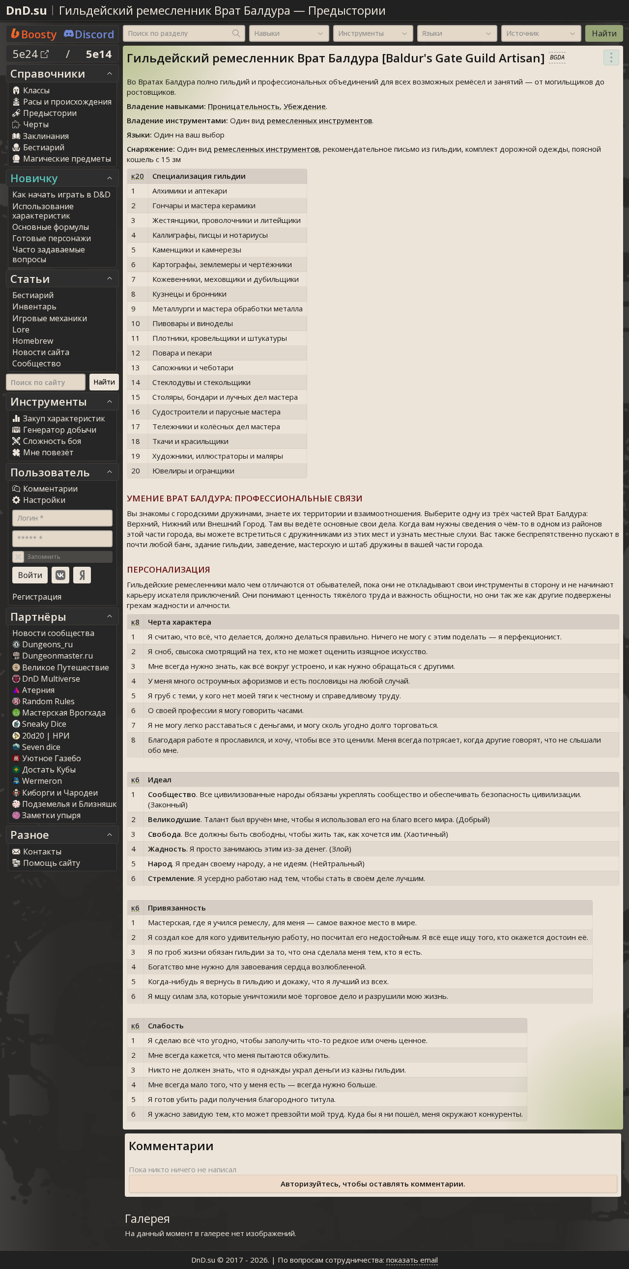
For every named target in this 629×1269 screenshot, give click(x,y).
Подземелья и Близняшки (72, 804)
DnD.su (26, 10)
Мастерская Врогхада (64, 712)
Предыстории (347, 10)
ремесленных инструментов (319, 120)
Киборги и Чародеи (60, 792)
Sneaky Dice (44, 723)
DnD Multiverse (51, 678)
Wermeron (42, 780)
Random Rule (48, 701)
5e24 (27, 53)
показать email (412, 1260)
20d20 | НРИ (46, 735)
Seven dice (41, 747)
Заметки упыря (51, 815)
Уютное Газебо (51, 758)
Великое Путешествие (65, 667)
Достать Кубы (49, 769)
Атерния (38, 690)
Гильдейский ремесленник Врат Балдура (174, 10)
